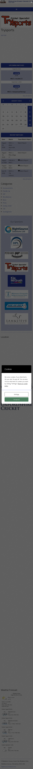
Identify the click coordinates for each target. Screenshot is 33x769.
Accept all (16, 399)
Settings (16, 394)
